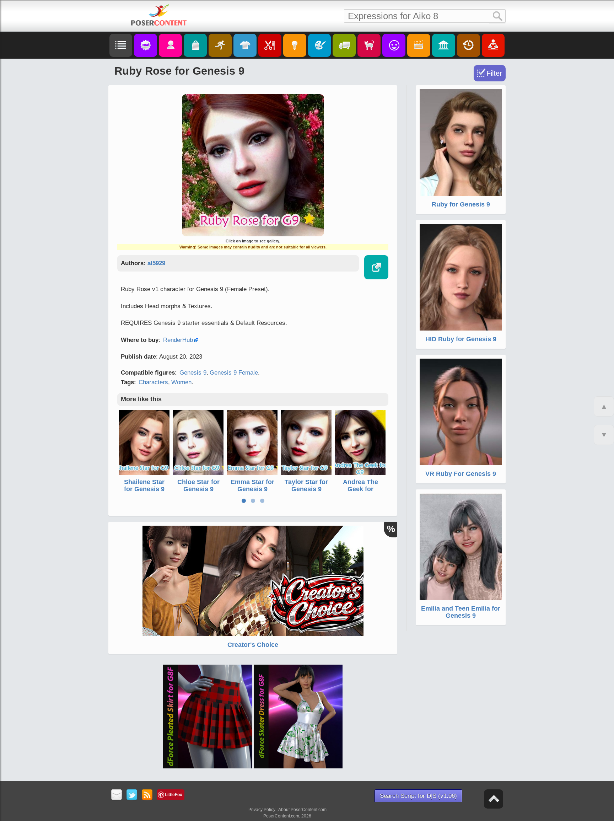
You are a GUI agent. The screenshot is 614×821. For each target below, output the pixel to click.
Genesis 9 (192, 372)
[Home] (159, 15)
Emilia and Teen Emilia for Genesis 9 (460, 612)
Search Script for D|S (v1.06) (418, 796)
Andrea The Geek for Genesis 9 (360, 489)
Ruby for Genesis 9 (461, 204)
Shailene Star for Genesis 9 (144, 485)
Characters (153, 382)
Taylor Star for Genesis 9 (306, 485)
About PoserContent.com (302, 809)
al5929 (156, 263)
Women (181, 382)
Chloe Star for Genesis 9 (198, 485)
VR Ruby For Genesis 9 (460, 473)
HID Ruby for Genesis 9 (460, 339)
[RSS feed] (147, 795)
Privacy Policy (261, 809)
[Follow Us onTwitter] (132, 795)
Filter (494, 73)
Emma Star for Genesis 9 (252, 485)
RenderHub (178, 340)
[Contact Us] (117, 795)
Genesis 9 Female (234, 372)
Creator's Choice (252, 644)
